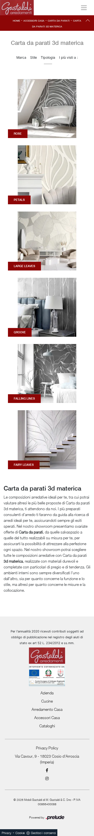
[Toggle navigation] (83, 7)
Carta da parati (59, 20)
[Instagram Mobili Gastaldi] (47, 778)
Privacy (6, 833)
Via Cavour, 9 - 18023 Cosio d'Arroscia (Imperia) (47, 759)
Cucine (47, 701)
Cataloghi (47, 726)
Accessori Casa (33, 20)
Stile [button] (33, 57)
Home (16, 20)
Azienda (47, 693)
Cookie (20, 833)
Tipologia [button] (48, 57)
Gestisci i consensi (43, 833)
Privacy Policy (47, 748)
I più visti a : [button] (68, 57)
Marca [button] (21, 57)
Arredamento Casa (47, 709)
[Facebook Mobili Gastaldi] (47, 770)
